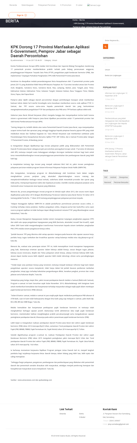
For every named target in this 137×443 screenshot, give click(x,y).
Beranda (13, 5)
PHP (105, 177)
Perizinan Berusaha (121, 182)
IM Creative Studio (63, 436)
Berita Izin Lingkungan (113, 75)
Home (75, 20)
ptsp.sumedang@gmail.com (118, 424)
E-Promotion (65, 5)
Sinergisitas (123, 177)
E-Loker (79, 5)
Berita (82, 20)
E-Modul (82, 417)
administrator (18, 60)
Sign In (20, 15)
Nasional (107, 182)
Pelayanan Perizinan (47, 5)
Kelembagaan (27, 5)
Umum (54, 60)
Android (113, 177)
